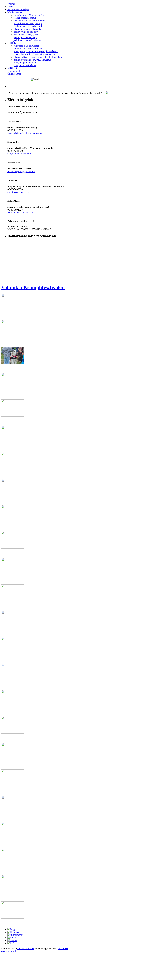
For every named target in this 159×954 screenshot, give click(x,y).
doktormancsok (8, 951)
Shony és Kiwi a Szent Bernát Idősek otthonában (38, 57)
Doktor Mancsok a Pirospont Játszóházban (34, 54)
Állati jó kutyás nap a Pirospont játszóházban (36, 51)
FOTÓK (11, 43)
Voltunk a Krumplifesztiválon (28, 48)
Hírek (10, 6)
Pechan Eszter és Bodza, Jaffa (28, 26)
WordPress (63, 948)
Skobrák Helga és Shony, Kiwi (29, 29)
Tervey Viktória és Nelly (26, 31)
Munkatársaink (14, 12)
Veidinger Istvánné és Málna (27, 40)
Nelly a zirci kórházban (25, 65)
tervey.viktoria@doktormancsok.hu (24, 133)
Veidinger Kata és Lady (25, 37)
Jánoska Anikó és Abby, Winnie (29, 20)
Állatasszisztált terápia (18, 9)
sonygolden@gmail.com (19, 153)
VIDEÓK (12, 68)
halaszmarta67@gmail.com (20, 212)
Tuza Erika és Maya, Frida (27, 34)
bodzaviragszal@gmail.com (21, 171)
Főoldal (11, 3)
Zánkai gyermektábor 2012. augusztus (32, 59)
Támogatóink (13, 71)
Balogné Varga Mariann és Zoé (29, 15)
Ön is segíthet (14, 73)
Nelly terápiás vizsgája (25, 62)
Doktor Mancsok (25, 948)
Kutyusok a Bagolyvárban (26, 45)
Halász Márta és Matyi (25, 17)
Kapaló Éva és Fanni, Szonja (28, 23)
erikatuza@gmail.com (18, 192)
